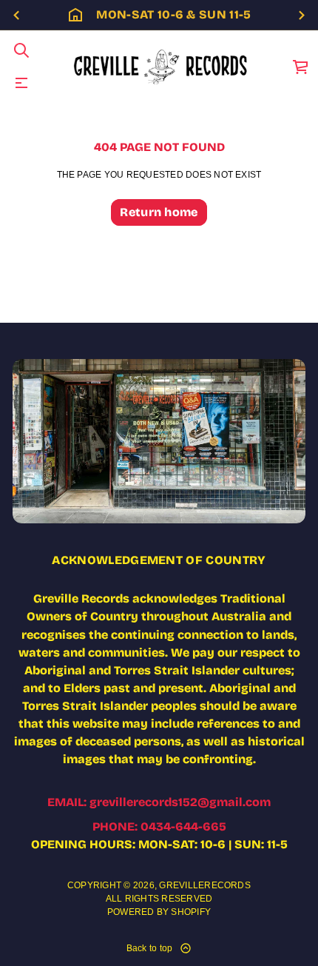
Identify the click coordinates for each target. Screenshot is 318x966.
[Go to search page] (21, 50)
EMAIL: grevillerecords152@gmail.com (159, 802)
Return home (159, 212)
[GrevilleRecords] (161, 66)
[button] (21, 50)
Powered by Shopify (159, 912)
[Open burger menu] (21, 83)
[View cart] (301, 66)
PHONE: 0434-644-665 (159, 826)
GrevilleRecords (205, 885)
